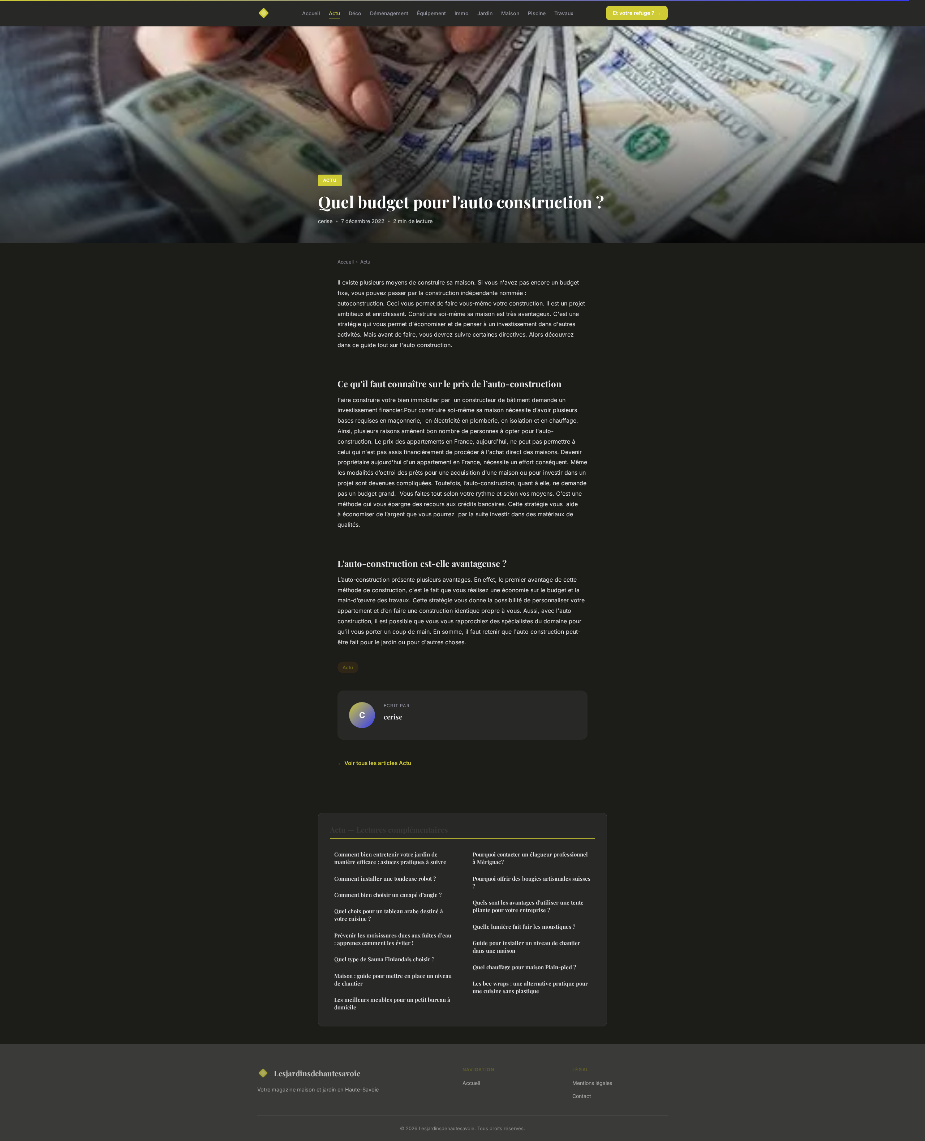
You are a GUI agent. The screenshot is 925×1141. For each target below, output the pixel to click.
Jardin (484, 13)
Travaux (563, 13)
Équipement (431, 13)
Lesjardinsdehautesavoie (317, 1073)
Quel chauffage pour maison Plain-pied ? (524, 967)
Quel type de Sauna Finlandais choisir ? (384, 959)
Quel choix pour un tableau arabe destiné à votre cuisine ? (388, 914)
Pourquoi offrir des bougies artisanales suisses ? (531, 882)
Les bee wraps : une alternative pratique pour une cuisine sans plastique (530, 987)
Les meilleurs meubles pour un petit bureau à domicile (392, 1003)
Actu (334, 13)
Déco (355, 13)
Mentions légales (592, 1083)
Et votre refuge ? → (637, 13)
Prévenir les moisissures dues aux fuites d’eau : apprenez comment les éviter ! (392, 939)
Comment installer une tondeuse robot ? (385, 878)
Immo (462, 13)
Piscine (537, 13)
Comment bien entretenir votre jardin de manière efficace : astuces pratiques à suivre (390, 858)
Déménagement (389, 13)
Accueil (311, 13)
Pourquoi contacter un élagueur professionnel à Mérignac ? (530, 858)
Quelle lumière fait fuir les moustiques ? (524, 926)
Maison (510, 13)
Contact (581, 1096)
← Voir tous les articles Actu (374, 763)
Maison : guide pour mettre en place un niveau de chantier (393, 979)
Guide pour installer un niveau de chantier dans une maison (526, 946)
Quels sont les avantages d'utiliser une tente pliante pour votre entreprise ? (528, 906)
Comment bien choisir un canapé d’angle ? (388, 894)
